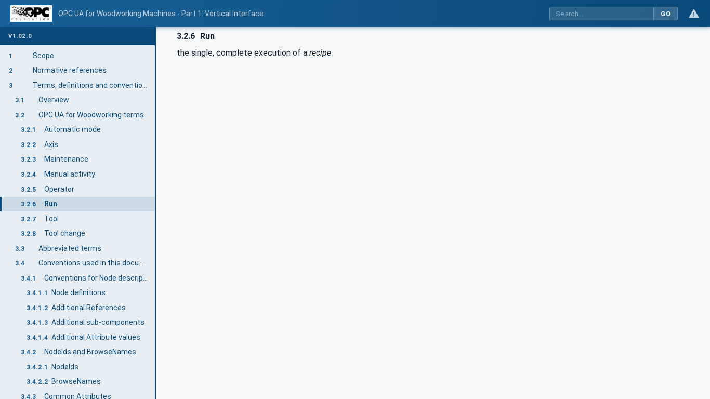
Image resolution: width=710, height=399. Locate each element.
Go (665, 14)
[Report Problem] (694, 13)
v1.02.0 (20, 36)
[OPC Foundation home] (31, 13)
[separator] (155, 213)
